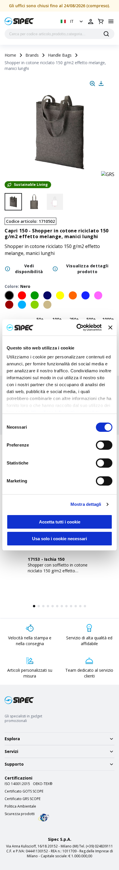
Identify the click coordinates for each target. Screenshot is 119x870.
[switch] (104, 445)
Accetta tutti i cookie (59, 521)
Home (10, 55)
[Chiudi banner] (110, 327)
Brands (32, 55)
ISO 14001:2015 (17, 784)
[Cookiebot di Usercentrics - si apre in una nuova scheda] (77, 327)
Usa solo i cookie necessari (59, 538)
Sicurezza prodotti (20, 814)
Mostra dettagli (85, 504)
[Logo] (19, 21)
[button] (72, 21)
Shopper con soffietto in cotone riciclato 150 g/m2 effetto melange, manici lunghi (58, 570)
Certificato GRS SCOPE (22, 799)
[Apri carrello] (100, 21)
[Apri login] (90, 21)
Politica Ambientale (20, 806)
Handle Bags (60, 55)
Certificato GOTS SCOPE (24, 791)
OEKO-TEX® (42, 784)
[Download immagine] (101, 83)
